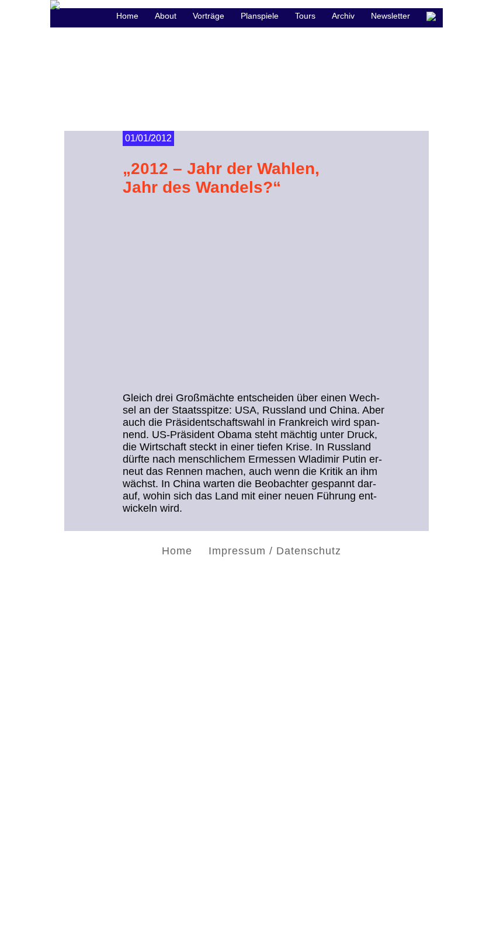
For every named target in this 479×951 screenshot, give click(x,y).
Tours (305, 15)
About (165, 15)
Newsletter (390, 15)
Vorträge (208, 15)
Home (177, 551)
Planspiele (260, 15)
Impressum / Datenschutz (275, 551)
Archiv (343, 15)
